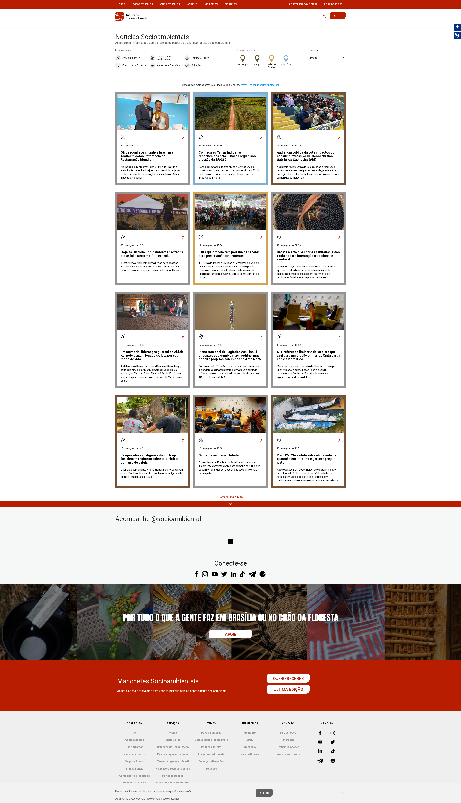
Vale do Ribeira (272, 66)
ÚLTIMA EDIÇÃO (288, 689)
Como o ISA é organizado (134, 775)
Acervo (192, 4)
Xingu (257, 64)
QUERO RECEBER (288, 678)
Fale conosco (288, 732)
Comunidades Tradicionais (164, 58)
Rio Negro (243, 64)
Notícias (231, 4)
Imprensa (288, 739)
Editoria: (314, 50)
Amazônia (286, 64)
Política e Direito (200, 58)
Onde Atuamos (170, 4)
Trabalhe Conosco (288, 747)
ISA (134, 732)
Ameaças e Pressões (168, 65)
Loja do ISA (331, 4)
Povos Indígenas (131, 58)
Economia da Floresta (134, 65)
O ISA (122, 4)
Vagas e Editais (134, 761)
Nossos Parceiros (135, 754)
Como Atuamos (142, 4)
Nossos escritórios (288, 754)
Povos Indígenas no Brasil (173, 754)
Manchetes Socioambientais (173, 768)
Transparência (134, 768)
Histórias (211, 4)
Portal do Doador (301, 4)
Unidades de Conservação (173, 747)
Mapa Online (172, 739)
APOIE (338, 16)
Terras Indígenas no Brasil (173, 761)
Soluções (197, 65)
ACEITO (264, 793)
